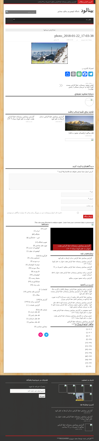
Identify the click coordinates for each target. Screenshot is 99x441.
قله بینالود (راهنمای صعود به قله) (81, 133)
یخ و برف (37, 285)
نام (92, 192)
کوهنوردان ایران (34, 248)
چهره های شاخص (41, 245)
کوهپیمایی (36, 275)
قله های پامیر (35, 315)
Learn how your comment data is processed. (64, 222)
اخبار (45, 229)
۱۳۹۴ (90, 356)
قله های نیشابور (34, 322)
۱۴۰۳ (90, 329)
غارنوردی (37, 271)
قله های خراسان (34, 319)
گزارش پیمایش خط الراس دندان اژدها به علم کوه (51, 118)
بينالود (87, 10)
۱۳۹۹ (90, 339)
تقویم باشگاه (42, 242)
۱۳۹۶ (90, 349)
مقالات (37, 295)
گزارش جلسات (35, 305)
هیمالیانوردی (35, 281)
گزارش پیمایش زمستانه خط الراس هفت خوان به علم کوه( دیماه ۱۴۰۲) (20, 118)
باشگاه (37, 234)
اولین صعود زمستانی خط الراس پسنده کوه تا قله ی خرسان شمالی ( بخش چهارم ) (80, 86)
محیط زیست (35, 278)
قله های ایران (35, 312)
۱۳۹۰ (90, 366)
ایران (38, 231)
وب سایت (89, 206)
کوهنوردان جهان (34, 251)
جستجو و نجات (35, 258)
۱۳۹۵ (90, 353)
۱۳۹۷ (90, 346)
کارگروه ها (43, 256)
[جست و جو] (7, 12)
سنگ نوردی (36, 268)
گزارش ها (44, 299)
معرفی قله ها (42, 310)
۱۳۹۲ (90, 363)
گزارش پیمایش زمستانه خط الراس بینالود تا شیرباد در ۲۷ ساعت (80, 322)
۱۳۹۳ (90, 359)
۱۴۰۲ (90, 332)
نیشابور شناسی (42, 326)
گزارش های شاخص (33, 292)
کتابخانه (44, 289)
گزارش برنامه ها (34, 302)
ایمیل (91, 199)
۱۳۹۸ (90, 343)
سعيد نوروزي (84, 39)
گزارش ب (73, 2)
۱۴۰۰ (90, 336)
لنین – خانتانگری (34, 238)
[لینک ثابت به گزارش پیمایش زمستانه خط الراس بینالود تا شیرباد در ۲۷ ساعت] (88, 427)
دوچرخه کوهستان (34, 265)
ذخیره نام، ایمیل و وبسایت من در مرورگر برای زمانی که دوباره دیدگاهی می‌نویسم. (34, 213)
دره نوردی (36, 261)
